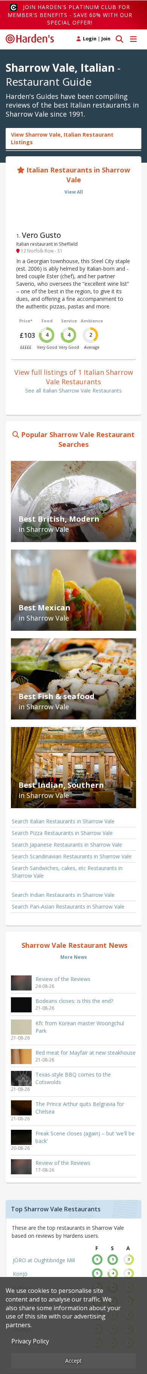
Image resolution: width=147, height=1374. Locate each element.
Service (69, 320)
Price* (25, 320)
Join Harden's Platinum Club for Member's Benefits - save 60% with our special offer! (70, 14)
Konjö (20, 1273)
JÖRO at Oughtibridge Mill (44, 1260)
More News (73, 957)
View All (73, 192)
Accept (73, 1360)
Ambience (92, 320)
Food (47, 320)
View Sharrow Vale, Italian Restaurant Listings (62, 138)
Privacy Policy (30, 1341)
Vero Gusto (41, 235)
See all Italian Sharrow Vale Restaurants (73, 390)
